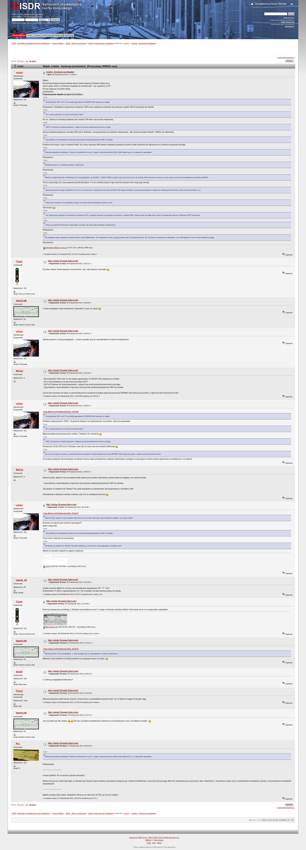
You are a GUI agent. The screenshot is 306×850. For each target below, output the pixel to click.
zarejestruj (39, 14)
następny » (290, 57)
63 (27, 61)
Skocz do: (252, 820)
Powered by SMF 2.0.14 (138, 837)
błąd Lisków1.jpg (51, 627)
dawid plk (21, 300)
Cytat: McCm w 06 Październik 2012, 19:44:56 (61, 411)
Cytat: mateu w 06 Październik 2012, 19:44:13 (61, 649)
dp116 (19, 671)
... (25, 61)
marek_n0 (21, 580)
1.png (47, 566)
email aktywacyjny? (35, 17)
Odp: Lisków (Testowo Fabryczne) (63, 261)
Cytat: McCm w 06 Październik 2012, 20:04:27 (61, 513)
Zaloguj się (28, 14)
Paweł (19, 691)
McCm (19, 370)
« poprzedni (281, 57)
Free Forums (158, 840)
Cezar (19, 261)
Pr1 (18, 743)
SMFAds (148, 840)
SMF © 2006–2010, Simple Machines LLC (163, 837)
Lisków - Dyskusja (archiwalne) (60, 72)
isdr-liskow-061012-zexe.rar (56, 248)
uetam (126, 43)
